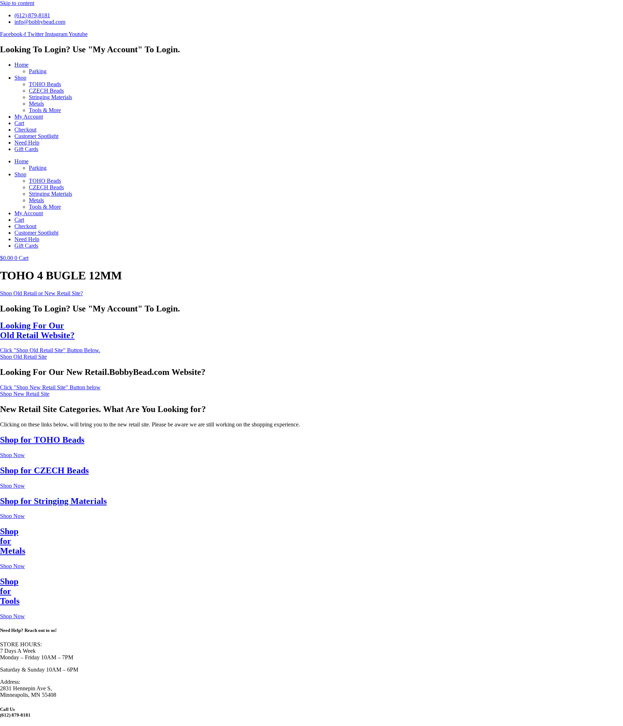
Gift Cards (26, 149)
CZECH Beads (46, 91)
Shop (20, 78)
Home (21, 65)
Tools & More (45, 110)
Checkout (25, 130)
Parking (38, 71)
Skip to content (17, 3)
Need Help (26, 143)
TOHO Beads (45, 84)
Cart (19, 123)
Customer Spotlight (36, 136)
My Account (28, 117)
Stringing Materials (50, 97)
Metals (36, 104)
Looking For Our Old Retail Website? (37, 330)
